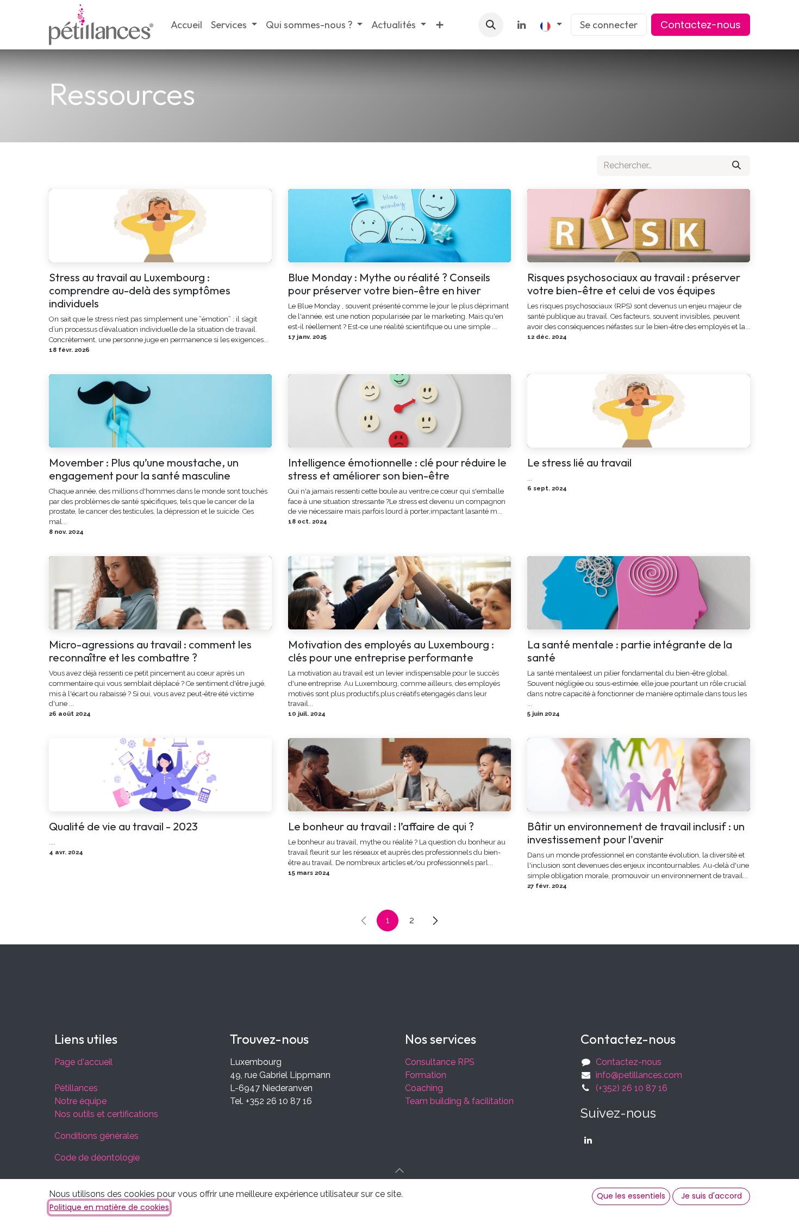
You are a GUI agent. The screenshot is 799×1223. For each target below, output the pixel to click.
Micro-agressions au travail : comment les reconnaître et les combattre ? (150, 651)
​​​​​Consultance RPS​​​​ (440, 1062)
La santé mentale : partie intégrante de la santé (629, 651)
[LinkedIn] (522, 25)
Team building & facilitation (459, 1101)
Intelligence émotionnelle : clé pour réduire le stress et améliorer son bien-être (397, 469)
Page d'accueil (83, 1062)
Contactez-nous (700, 24)
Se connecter (609, 24)
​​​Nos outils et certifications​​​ (106, 1114)
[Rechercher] (736, 165)
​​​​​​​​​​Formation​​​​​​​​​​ (425, 1075)
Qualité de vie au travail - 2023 (123, 826)
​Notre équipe (80, 1101)
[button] (490, 24)
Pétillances (76, 1088)
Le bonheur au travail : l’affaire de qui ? (381, 826)
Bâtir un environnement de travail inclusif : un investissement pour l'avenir (636, 833)
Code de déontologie (97, 1157)
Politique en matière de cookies (109, 1207)
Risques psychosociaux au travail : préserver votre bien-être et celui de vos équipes (633, 284)
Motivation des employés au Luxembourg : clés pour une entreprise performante (391, 651)
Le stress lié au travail (579, 462)
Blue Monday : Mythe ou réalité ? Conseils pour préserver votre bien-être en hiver (389, 284)
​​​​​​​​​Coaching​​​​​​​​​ (424, 1088)
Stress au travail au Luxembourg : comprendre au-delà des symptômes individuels (139, 290)
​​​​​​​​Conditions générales (96, 1136)
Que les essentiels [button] (631, 1195)
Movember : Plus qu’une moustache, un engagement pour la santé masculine (144, 469)
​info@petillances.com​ (639, 1075)
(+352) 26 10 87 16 (631, 1088)
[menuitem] (186, 24)
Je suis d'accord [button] (711, 1195)
